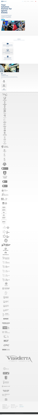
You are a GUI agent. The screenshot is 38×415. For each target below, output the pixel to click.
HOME (22, 1)
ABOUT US (25, 1)
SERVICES (28, 1)
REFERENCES (32, 1)
